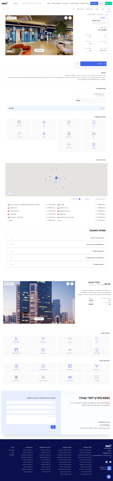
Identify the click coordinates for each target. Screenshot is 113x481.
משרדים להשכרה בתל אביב (65, 450)
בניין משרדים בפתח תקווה (27, 457)
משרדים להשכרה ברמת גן (65, 452)
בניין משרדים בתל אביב (27, 450)
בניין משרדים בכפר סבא (27, 469)
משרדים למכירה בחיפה (86, 471)
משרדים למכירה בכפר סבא (85, 469)
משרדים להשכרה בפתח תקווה (64, 457)
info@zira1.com (104, 422)
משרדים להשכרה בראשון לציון (64, 455)
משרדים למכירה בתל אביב (85, 450)
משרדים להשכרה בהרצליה (65, 459)
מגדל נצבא (94, 282)
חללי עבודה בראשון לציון (45, 455)
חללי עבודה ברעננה (46, 462)
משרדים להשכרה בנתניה (65, 467)
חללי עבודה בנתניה (46, 467)
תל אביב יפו (100, 14)
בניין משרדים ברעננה (28, 462)
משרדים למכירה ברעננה (85, 462)
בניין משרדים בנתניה (28, 467)
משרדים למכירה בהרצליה (85, 459)
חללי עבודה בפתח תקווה (44, 457)
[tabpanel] (90, 41)
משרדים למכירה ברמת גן (85, 452)
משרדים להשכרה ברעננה (65, 462)
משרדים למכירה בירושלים (85, 464)
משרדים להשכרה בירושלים (65, 464)
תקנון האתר (11, 450)
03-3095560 (105, 425)
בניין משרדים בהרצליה (28, 459)
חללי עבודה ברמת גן (45, 452)
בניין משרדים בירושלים (28, 464)
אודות (12, 452)
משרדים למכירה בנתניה (85, 467)
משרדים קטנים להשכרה (65, 474)
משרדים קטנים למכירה (86, 474)
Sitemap (11, 455)
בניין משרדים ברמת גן (28, 452)
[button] (50, 176)
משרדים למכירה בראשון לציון (84, 455)
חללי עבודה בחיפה (46, 471)
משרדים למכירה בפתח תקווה (84, 457)
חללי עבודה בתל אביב (45, 450)
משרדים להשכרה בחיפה (65, 471)
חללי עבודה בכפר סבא (45, 469)
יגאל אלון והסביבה (92, 14)
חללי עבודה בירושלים (45, 464)
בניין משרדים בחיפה (28, 471)
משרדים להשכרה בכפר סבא (64, 469)
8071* (109, 450)
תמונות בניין (39, 318)
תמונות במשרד (39, 50)
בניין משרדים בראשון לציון (27, 455)
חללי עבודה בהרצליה (45, 459)
